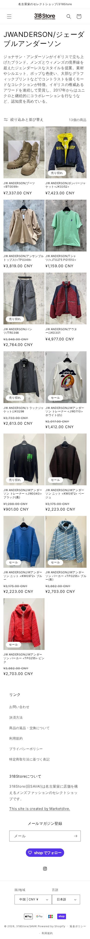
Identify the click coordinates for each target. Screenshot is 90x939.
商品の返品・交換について (29, 728)
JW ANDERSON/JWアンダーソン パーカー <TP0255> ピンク (23, 658)
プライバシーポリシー (26, 749)
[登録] (75, 836)
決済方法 (16, 717)
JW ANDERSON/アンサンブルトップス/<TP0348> (23, 257)
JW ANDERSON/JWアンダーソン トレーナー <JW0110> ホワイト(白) (64, 411)
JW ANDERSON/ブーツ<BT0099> (19, 185)
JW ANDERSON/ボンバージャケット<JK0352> (65, 185)
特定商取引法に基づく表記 (29, 759)
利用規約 (16, 738)
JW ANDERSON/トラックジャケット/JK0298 (23, 409)
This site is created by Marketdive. (39, 808)
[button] (9, 16)
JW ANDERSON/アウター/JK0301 (61, 331)
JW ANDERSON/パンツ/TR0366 (17, 331)
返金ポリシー (78, 926)
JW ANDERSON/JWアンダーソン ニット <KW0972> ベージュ (64, 493)
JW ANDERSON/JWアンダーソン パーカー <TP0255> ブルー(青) (65, 576)
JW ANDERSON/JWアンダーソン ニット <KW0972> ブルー (22, 576)
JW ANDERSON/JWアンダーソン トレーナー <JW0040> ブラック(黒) (22, 493)
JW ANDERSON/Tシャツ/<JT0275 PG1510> (60, 257)
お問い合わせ (19, 707)
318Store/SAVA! (26, 926)
